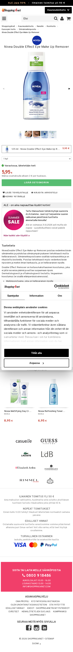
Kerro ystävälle (15, 196)
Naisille (40, 26)
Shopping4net (8, 26)
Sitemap (49, 639)
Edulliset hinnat (15, 608)
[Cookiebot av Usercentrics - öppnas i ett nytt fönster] (54, 287)
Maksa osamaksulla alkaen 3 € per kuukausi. (24, 176)
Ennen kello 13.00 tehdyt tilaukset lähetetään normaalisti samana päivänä (36, 512)
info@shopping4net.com (36, 586)
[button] (68, 18)
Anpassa (34, 363)
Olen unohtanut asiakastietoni (29, 605)
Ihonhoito (51, 26)
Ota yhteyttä (57, 605)
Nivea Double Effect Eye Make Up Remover (20, 32)
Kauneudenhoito (26, 26)
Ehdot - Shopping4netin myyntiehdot (48, 608)
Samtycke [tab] (13, 295)
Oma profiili (22, 601)
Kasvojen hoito (9, 29)
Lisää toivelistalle (16, 192)
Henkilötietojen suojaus (36, 611)
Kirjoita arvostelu (45, 192)
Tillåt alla (36, 352)
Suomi (35, 643)
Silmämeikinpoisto (27, 29)
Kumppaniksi (60, 611)
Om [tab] (60, 295)
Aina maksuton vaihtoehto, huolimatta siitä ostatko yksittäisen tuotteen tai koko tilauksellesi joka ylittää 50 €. (36, 499)
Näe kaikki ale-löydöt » (17, 235)
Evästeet (14, 611)
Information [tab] (36, 295)
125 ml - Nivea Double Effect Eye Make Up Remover (40, 149)
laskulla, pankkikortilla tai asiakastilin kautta (36, 538)
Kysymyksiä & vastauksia (45, 601)
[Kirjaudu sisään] (62, 18)
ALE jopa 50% (17, 3)
